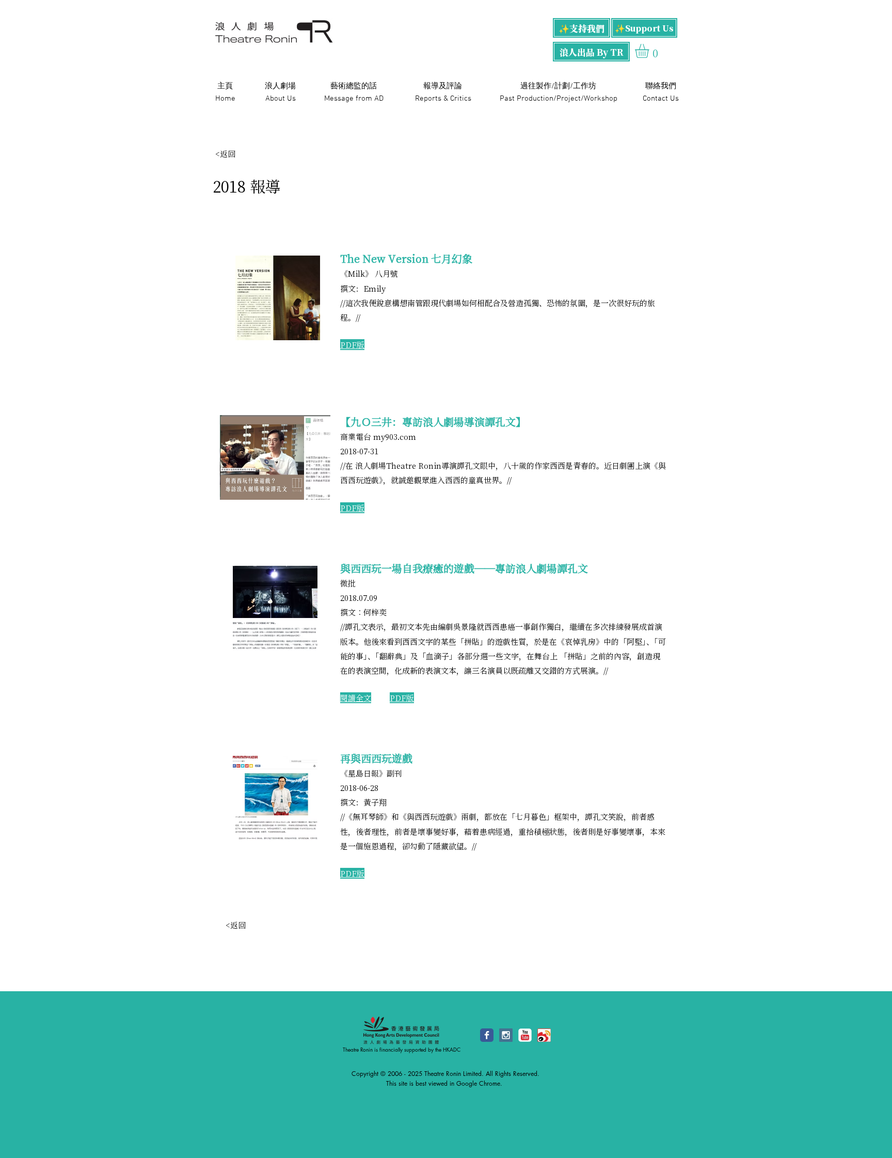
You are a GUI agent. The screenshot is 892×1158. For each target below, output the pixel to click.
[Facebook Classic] (486, 1035)
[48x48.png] (544, 1035)
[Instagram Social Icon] (506, 1035)
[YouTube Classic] (525, 1035)
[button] (650, 51)
